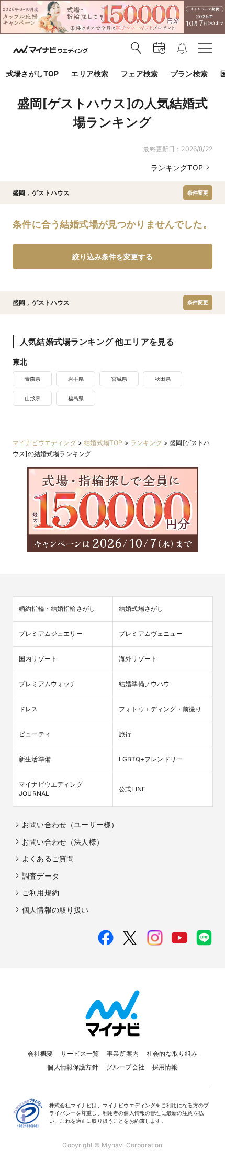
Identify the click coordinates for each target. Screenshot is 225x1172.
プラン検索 (189, 73)
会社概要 (40, 1053)
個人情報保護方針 (72, 1067)
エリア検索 (89, 73)
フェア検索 (139, 73)
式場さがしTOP (32, 73)
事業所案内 (123, 1053)
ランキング (146, 443)
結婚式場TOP (103, 443)
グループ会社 (125, 1067)
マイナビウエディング (44, 443)
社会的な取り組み (172, 1053)
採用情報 (165, 1067)
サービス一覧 (80, 1053)
